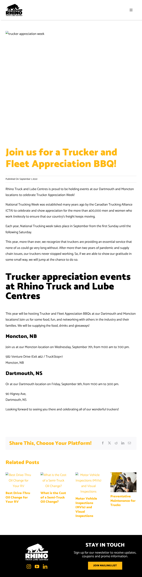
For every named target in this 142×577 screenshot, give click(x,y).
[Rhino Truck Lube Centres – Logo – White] (37, 545)
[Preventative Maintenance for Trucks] (123, 475)
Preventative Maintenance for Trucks (123, 501)
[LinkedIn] (122, 443)
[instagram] (29, 566)
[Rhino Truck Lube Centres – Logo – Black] (14, 5)
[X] (109, 443)
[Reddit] (116, 443)
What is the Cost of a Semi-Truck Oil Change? (53, 497)
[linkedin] (45, 566)
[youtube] (37, 566)
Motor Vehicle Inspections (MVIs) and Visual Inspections (86, 507)
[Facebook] (102, 443)
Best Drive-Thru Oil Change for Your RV (18, 497)
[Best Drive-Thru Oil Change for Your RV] (19, 475)
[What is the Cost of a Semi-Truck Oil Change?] (53, 475)
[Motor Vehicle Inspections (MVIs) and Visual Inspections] (88, 475)
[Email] (129, 443)
